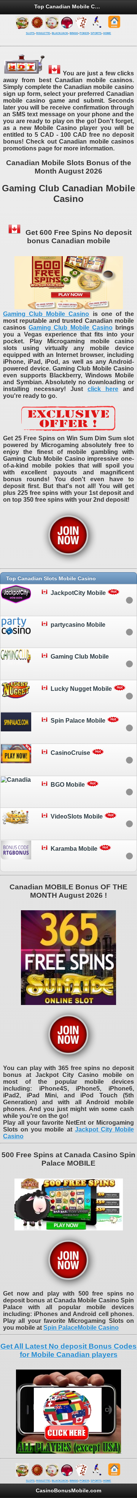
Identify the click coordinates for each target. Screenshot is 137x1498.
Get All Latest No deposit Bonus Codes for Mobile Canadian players (68, 1350)
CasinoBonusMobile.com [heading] (68, 1490)
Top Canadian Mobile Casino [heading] (68, 6)
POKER (84, 33)
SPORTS (96, 33)
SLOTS (30, 33)
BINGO (74, 33)
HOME (107, 33)
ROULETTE (43, 33)
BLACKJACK (60, 33)
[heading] (68, 578)
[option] (68, 600)
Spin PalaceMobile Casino (81, 1327)
